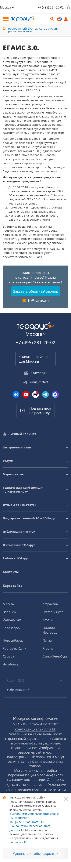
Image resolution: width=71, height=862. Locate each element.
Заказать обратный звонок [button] (35, 291)
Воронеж (9, 612)
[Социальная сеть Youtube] (25, 394)
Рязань (48, 648)
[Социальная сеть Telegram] (45, 394)
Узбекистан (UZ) (18, 690)
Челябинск (11, 664)
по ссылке (16, 842)
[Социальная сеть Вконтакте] (15, 394)
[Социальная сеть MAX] (55, 394)
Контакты (11, 572)
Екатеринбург (53, 612)
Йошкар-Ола (12, 620)
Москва (8, 604)
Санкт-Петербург (55, 656)
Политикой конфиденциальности (25, 820)
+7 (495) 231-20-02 (51, 7)
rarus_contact (39, 382)
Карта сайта (12, 586)
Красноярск (11, 628)
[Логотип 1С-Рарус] (23, 18)
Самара (8, 656)
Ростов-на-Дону (14, 648)
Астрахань (50, 604)
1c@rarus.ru (38, 300)
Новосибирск (13, 640)
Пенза (47, 640)
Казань (48, 620)
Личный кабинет (22, 434)
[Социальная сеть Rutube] (35, 394)
